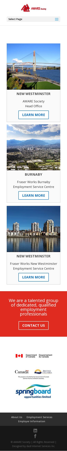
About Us (16, 417)
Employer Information (31, 421)
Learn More (33, 114)
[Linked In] (35, 430)
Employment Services (39, 417)
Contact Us (33, 325)
